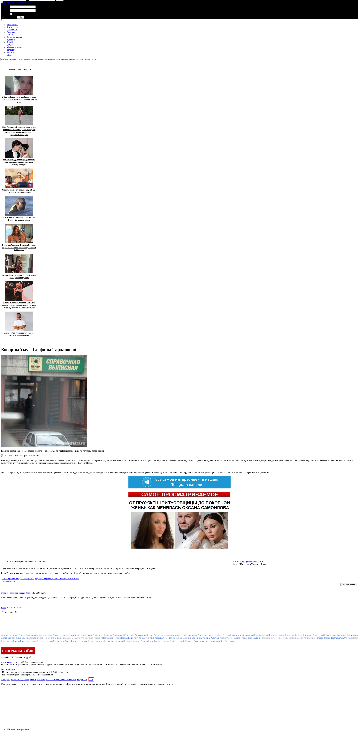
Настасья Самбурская (341, 638)
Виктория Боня (276, 635)
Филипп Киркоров (210, 641)
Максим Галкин (288, 638)
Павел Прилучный (96, 641)
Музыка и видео (14, 47)
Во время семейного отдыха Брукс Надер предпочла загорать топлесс (19, 191)
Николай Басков (37, 641)
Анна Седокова (189, 635)
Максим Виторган (271, 638)
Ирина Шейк (126, 638)
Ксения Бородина (192, 637)
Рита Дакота (154, 641)
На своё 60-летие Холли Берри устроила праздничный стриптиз (19, 276)
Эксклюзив (12, 24)
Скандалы (11, 32)
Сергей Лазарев (185, 641)
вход (3, 4)
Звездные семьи (14, 37)
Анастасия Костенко (102, 635)
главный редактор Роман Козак (16, 593)
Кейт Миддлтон (141, 638)
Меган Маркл (323, 638)
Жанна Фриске (81, 638)
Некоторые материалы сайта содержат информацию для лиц (61, 679)
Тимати (197, 641)
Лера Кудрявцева (243, 638)
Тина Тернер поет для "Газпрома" (18, 578)
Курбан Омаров (227, 638)
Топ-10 (10, 42)
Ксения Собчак (210, 637)
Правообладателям (20, 679)
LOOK (10, 45)
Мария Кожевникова (307, 638)
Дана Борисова (339, 635)
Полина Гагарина (114, 641)
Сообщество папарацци (251, 561)
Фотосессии (12, 27)
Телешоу (11, 50)
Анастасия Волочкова (80, 634)
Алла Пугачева (60, 635)
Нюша (49, 641)
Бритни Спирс (237, 635)
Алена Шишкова (44, 635)
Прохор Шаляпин (131, 641)
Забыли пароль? (8, 17)
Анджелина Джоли (144, 635)
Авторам (5, 679)
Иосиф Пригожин (111, 638)
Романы (10, 34)
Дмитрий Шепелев (57, 638)
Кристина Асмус (174, 638)
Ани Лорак (175, 635)
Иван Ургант (95, 638)
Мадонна (257, 638)
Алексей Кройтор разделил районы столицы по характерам (19, 334)
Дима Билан (22, 638)
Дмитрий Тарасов (37, 638)
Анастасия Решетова (123, 635)
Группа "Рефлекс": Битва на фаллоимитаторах (57, 578)
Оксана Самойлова (61, 641)
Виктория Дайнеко (293, 635)
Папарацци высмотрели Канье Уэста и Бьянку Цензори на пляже (19, 219)
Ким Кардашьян (157, 638)
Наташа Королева (20, 641)
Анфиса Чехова (222, 635)
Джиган (11, 638)
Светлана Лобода (168, 641)
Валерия (249, 635)
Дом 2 (69, 637)
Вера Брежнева (260, 635)
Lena (3, 607)
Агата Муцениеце (9, 635)
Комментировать (349, 585)
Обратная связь (8, 669)
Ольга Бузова (79, 640)
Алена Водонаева (27, 635)
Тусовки (11, 40)
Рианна (144, 641)
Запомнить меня (20, 14)
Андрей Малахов (162, 635)
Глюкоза (327, 635)
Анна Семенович (206, 635)
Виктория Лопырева (313, 635)
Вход (9, 55)
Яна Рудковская (227, 641)
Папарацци (12, 29)
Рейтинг (11, 52)
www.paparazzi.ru (9, 662)
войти (20, 17)
